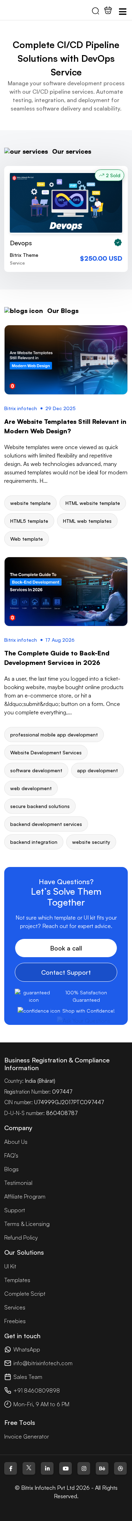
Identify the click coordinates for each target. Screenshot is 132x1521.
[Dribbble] (120, 1468)
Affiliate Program (24, 1196)
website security (91, 842)
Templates (17, 1279)
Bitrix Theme (24, 255)
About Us (15, 1141)
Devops (21, 243)
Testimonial (18, 1182)
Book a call (66, 948)
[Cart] (108, 10)
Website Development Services (46, 752)
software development (36, 770)
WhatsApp (26, 1349)
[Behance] (102, 1468)
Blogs (11, 1169)
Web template (26, 539)
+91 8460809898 (36, 1390)
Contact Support (66, 972)
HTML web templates (87, 521)
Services (14, 1307)
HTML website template (92, 503)
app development (97, 770)
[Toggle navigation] (122, 11)
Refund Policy (21, 1237)
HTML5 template (29, 521)
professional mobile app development (54, 735)
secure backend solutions (40, 806)
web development (31, 788)
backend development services (46, 824)
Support (14, 1210)
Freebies (15, 1321)
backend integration (33, 842)
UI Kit (10, 1266)
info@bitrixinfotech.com (43, 1363)
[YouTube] (65, 1468)
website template (30, 503)
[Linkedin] (47, 1468)
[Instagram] (83, 1468)
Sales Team (27, 1376)
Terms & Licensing (27, 1223)
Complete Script (24, 1293)
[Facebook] (10, 1468)
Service (17, 263)
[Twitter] (29, 1468)
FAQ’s (11, 1155)
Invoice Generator (26, 1436)
